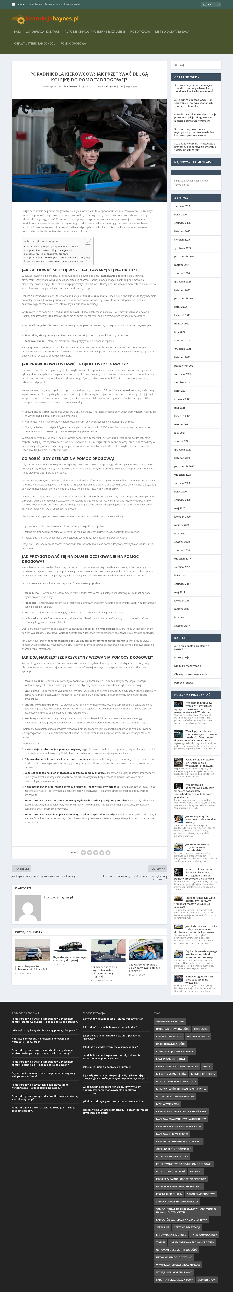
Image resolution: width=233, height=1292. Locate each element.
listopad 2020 (182, 458)
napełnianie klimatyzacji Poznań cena (181, 1111)
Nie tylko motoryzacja (172, 31)
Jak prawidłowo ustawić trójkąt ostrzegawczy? (49, 250)
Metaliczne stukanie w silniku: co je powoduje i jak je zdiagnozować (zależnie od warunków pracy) (195, 117)
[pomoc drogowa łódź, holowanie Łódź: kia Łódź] (32, 950)
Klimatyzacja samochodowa (175, 1051)
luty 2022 (179, 332)
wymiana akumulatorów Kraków (178, 1264)
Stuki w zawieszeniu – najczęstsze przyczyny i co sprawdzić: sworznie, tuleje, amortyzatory (195, 146)
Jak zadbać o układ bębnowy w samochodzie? (110, 1027)
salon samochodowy (201, 1194)
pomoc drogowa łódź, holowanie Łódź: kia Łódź (31, 968)
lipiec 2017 (180, 575)
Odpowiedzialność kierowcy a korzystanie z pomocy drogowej (63, 759)
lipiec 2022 (180, 306)
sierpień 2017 (182, 567)
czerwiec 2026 (182, 222)
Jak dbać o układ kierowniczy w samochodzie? (110, 1047)
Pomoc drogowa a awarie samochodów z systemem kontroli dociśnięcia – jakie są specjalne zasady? (43, 1063)
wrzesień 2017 (182, 558)
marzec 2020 (181, 525)
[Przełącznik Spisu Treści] (86, 242)
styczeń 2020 (182, 541)
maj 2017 (179, 592)
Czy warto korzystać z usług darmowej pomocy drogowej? (144, 967)
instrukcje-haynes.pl (69, 86)
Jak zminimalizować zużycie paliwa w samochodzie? (197, 847)
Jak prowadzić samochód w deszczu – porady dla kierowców (112, 1037)
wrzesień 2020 (182, 474)
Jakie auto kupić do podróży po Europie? (107, 1067)
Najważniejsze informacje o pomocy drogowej (53, 749)
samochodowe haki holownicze (177, 1201)
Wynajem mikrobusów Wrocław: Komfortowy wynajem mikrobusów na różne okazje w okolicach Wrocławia (193, 707)
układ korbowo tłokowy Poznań (192, 1242)
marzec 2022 (181, 323)
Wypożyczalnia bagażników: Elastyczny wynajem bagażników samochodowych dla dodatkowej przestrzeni (194, 791)
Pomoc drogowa (73, 43)
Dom (17, 31)
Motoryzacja (140, 31)
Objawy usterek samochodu (34, 43)
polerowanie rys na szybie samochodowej (184, 1164)
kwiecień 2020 (182, 516)
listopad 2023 (182, 290)
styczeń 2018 (182, 550)
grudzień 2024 (182, 248)
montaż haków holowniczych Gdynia (181, 1089)
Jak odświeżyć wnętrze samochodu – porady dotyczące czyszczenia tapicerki (115, 1111)
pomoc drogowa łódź (170, 1171)
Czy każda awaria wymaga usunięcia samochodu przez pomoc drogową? (201, 954)
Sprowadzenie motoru (171, 1234)
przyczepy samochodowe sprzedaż (179, 1186)
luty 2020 (179, 533)
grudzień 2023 (182, 281)
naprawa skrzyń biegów (172, 1134)
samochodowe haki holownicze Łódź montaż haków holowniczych (186, 1210)
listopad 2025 (182, 231)
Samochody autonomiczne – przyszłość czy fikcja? (113, 1018)
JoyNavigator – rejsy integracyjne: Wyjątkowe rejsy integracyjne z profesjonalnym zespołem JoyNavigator (115, 1077)
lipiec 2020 (180, 491)
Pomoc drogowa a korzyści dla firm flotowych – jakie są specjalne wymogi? (45, 1097)
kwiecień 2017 (182, 600)
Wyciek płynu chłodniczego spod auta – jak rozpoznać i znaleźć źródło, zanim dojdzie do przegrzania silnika (195, 735)
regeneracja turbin (169, 1194)
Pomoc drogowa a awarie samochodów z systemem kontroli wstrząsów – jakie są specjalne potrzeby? (43, 1051)
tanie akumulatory (204, 1234)
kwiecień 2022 (182, 315)
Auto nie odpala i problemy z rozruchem (95, 31)
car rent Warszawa (169, 1036)
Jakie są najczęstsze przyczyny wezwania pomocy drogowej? (56, 261)
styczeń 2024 (182, 273)
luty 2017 (179, 617)
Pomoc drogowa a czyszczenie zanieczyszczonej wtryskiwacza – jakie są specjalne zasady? (40, 1086)
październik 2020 (184, 466)
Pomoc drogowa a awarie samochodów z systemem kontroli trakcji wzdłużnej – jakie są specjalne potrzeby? (45, 1020)
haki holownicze (198, 1036)
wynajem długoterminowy (174, 1272)
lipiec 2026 (180, 214)
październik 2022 (184, 298)
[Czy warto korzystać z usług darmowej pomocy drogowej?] (146, 949)
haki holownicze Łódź (170, 1044)
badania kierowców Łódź (172, 1028)
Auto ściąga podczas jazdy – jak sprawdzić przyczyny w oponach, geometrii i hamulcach (193, 103)
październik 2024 (184, 256)
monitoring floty (203, 1074)
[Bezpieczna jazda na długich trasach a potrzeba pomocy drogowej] (108, 950)
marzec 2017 (181, 609)
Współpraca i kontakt (43, 31)
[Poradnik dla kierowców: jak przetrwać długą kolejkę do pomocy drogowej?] (89, 150)
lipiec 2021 (180, 390)
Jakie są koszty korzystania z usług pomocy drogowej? (44, 1030)
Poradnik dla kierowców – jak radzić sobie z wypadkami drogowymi (200, 762)
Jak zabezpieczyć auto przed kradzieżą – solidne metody (200, 819)
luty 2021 (179, 432)
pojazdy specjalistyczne (172, 1156)
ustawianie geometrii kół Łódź (176, 1249)
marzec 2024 (181, 264)
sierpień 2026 (182, 206)
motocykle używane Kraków (175, 1096)
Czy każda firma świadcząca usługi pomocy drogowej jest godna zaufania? (43, 1074)
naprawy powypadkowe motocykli (178, 1141)
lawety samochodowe (171, 1059)
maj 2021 (179, 407)
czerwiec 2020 (182, 500)
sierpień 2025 (182, 239)
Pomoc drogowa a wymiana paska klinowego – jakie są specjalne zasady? (70, 814)
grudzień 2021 (182, 348)
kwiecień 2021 (182, 416)
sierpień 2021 (182, 382)
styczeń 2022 (182, 340)
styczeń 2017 (182, 625)
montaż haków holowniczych (176, 1081)
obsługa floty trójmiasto (173, 1149)
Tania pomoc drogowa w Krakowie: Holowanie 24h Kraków (62, 4)
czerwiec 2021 (182, 399)
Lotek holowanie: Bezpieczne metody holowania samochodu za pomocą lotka (111, 1057)
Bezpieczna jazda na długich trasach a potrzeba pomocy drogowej (65, 772)
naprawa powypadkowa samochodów (181, 1119)
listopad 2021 (182, 357)
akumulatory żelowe (170, 1021)
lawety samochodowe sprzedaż (177, 1066)
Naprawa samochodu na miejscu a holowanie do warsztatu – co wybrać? (41, 1040)
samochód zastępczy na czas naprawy (181, 1219)
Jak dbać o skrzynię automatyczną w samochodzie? (114, 1101)
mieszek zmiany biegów (171, 1074)
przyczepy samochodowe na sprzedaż (181, 1179)
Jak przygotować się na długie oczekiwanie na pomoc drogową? (58, 257)
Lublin (207, 1066)
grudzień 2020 (182, 449)
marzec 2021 (181, 424)
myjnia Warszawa (167, 1104)
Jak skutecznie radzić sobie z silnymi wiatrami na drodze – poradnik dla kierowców (196, 929)
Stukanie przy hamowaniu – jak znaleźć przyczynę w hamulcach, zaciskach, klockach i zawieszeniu (194, 88)
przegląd (196, 1171)
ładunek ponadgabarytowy (174, 1279)
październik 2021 (184, 365)
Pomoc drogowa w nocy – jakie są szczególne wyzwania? (200, 979)
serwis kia (162, 1227)
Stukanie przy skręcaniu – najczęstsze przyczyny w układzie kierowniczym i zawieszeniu (194, 132)
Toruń (160, 1242)
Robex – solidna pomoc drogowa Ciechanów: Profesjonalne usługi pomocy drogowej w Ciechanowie (194, 874)
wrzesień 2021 (182, 374)
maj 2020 (179, 508)
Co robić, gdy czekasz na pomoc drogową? (47, 253)
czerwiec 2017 (182, 583)
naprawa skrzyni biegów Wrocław (178, 1126)
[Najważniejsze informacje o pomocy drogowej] (70, 945)
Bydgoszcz (201, 1028)
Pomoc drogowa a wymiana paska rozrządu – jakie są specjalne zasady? (44, 1109)
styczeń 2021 (182, 441)
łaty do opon (207, 1279)
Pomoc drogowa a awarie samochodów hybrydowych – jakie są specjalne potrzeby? (76, 800)
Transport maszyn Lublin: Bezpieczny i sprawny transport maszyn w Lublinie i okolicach (195, 902)
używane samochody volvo (174, 1257)
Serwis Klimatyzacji (187, 1227)
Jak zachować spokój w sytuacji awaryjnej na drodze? (52, 246)
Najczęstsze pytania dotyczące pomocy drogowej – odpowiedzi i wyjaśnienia (72, 786)
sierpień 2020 (182, 483)
